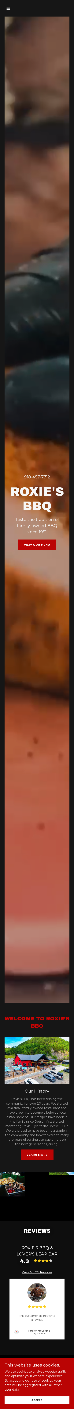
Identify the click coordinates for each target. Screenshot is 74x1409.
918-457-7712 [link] (37, 477)
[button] (12, 8)
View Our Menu (37, 544)
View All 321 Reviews (37, 1272)
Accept (37, 1400)
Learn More (37, 1154)
